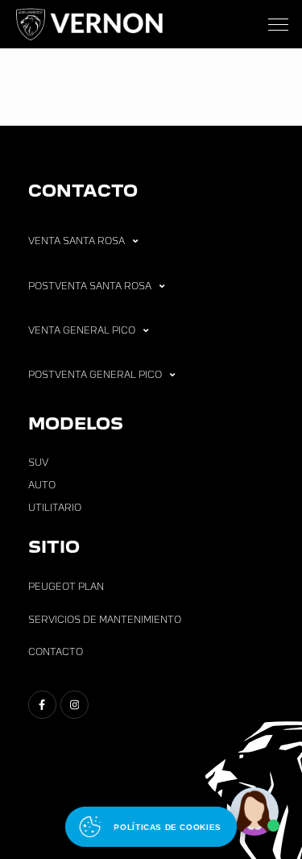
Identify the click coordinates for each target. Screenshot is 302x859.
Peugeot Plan (66, 586)
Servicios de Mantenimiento (104, 619)
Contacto (55, 652)
